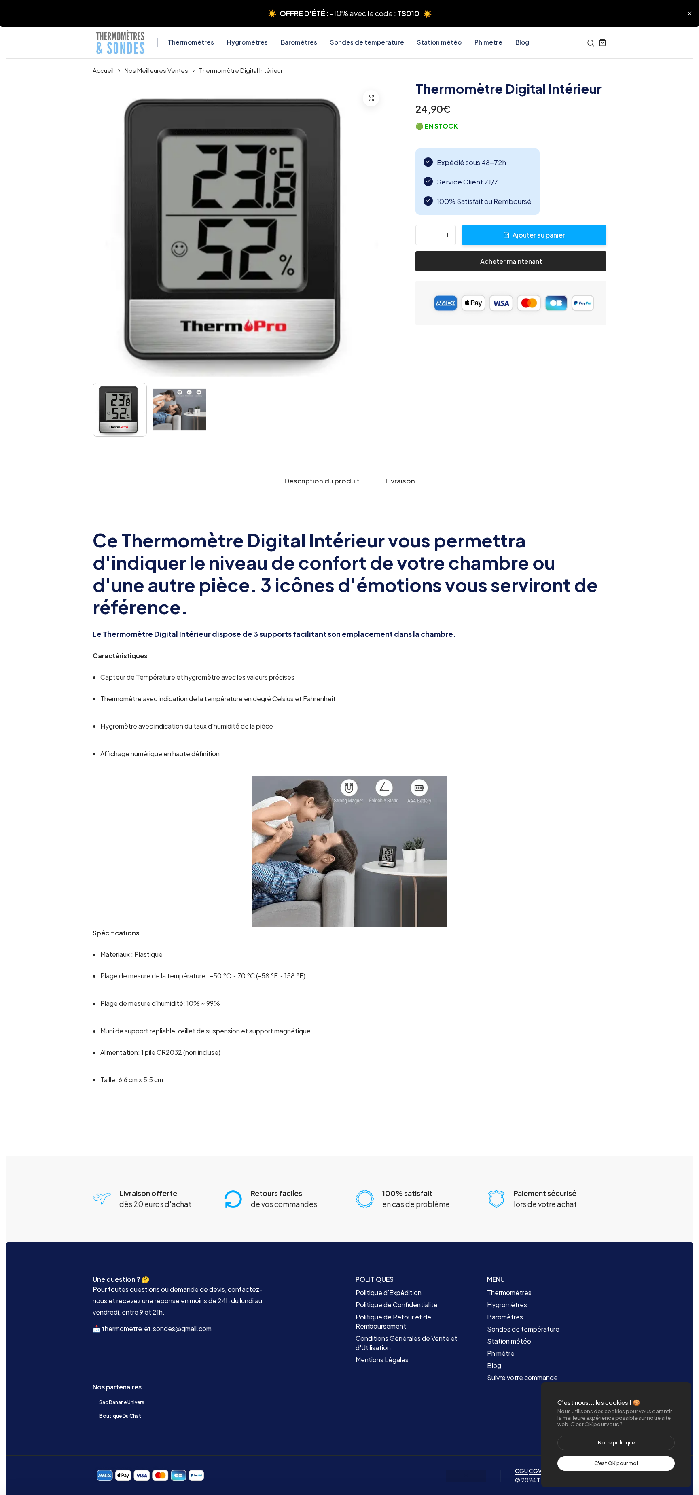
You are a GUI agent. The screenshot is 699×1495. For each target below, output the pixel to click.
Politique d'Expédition (389, 1292)
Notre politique (616, 1443)
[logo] (120, 42)
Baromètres (299, 42)
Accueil (103, 70)
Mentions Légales (382, 1359)
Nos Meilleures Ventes (156, 70)
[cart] (602, 42)
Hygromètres (247, 42)
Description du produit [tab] (322, 481)
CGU (521, 1470)
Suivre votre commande (522, 1377)
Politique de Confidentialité (397, 1304)
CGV (535, 1470)
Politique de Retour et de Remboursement (393, 1321)
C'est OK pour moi (616, 1463)
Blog (522, 42)
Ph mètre (488, 42)
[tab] (400, 488)
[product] (371, 98)
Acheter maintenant (511, 261)
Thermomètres (191, 42)
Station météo (439, 42)
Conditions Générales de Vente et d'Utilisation (407, 1343)
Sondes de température (367, 42)
